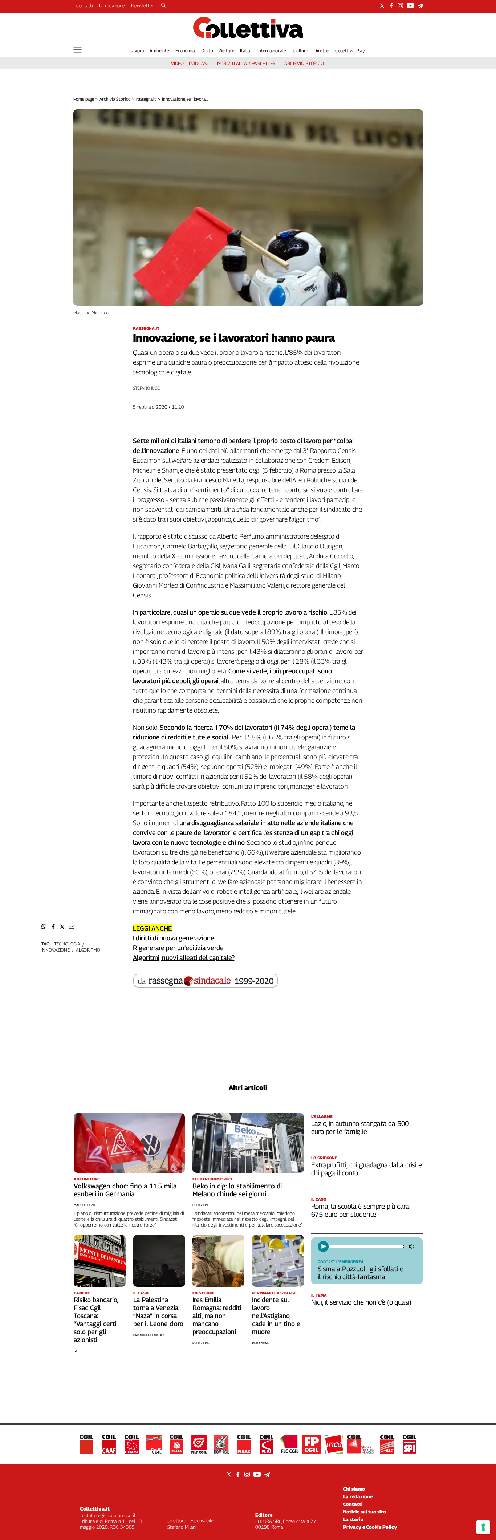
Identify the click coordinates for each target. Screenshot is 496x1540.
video (177, 63)
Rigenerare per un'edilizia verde (178, 948)
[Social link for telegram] (420, 5)
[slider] (365, 1246)
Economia (185, 50)
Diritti (207, 50)
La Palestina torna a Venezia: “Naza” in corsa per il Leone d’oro (158, 1312)
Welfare (226, 50)
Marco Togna (85, 1205)
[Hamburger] (77, 50)
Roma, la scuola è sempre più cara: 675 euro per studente (361, 1210)
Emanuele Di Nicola (149, 1335)
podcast (199, 63)
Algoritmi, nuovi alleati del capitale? (184, 957)
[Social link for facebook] (391, 5)
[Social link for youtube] (410, 5)
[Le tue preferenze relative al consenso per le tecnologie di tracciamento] (483, 1527)
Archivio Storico (114, 99)
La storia (353, 1519)
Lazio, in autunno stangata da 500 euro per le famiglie (360, 1127)
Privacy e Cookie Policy (370, 1527)
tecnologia (67, 944)
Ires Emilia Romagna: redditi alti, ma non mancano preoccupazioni (216, 1316)
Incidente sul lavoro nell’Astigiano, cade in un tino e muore (276, 1316)
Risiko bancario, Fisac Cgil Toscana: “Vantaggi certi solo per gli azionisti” (96, 1320)
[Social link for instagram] (400, 5)
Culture (300, 50)
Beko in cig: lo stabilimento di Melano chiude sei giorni (237, 1190)
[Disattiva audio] (412, 1246)
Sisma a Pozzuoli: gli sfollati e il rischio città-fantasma (360, 1273)
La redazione (112, 5)
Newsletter (142, 5)
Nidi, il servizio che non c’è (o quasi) (361, 1302)
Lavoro (137, 50)
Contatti (84, 5)
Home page (83, 99)
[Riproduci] (323, 1246)
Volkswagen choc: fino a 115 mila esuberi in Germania (125, 1190)
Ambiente (159, 50)
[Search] (164, 6)
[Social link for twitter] (382, 5)
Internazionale (271, 50)
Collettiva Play (350, 50)
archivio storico (304, 63)
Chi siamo (354, 1489)
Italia (245, 50)
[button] (44, 926)
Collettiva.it (95, 1508)
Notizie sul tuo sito (364, 1512)
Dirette (321, 50)
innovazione (55, 950)
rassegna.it (146, 99)
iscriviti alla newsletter (246, 63)
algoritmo (88, 950)
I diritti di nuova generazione (173, 938)
